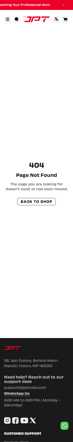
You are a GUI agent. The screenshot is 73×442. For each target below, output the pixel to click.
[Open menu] (7, 19)
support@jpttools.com (25, 387)
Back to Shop (36, 201)
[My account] (56, 19)
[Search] (16, 19)
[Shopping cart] (65, 19)
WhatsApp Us (17, 394)
